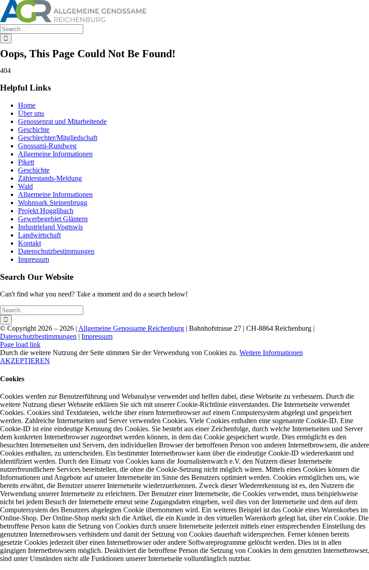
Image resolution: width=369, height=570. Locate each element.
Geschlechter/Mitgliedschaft (57, 137)
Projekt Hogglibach (45, 210)
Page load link (20, 344)
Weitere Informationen (271, 352)
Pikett (26, 162)
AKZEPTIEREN (25, 361)
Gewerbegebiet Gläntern (53, 219)
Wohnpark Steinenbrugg (52, 202)
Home (27, 105)
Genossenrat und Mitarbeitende (62, 121)
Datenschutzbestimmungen (56, 251)
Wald (25, 186)
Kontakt (29, 243)
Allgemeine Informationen (55, 154)
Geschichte (34, 129)
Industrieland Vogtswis (50, 227)
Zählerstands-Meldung (50, 178)
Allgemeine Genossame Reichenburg (131, 328)
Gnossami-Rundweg (47, 146)
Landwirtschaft (39, 235)
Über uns (31, 113)
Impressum (33, 259)
